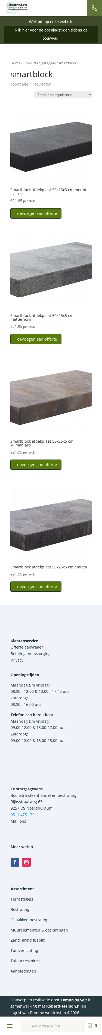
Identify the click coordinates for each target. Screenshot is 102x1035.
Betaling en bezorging (31, 653)
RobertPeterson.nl (63, 1006)
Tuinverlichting (24, 950)
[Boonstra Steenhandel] (16, 8)
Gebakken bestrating (29, 919)
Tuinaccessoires (25, 960)
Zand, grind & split (28, 940)
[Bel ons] (94, 8)
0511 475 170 (23, 814)
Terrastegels (22, 899)
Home (15, 63)
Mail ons (18, 821)
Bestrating (20, 909)
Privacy (17, 660)
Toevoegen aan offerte (36, 213)
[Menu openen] (9, 1026)
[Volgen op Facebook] (15, 862)
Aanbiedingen (23, 971)
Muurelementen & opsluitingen (39, 930)
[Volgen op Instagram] (26, 862)
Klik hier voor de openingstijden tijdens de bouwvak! (51, 34)
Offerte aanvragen (27, 647)
